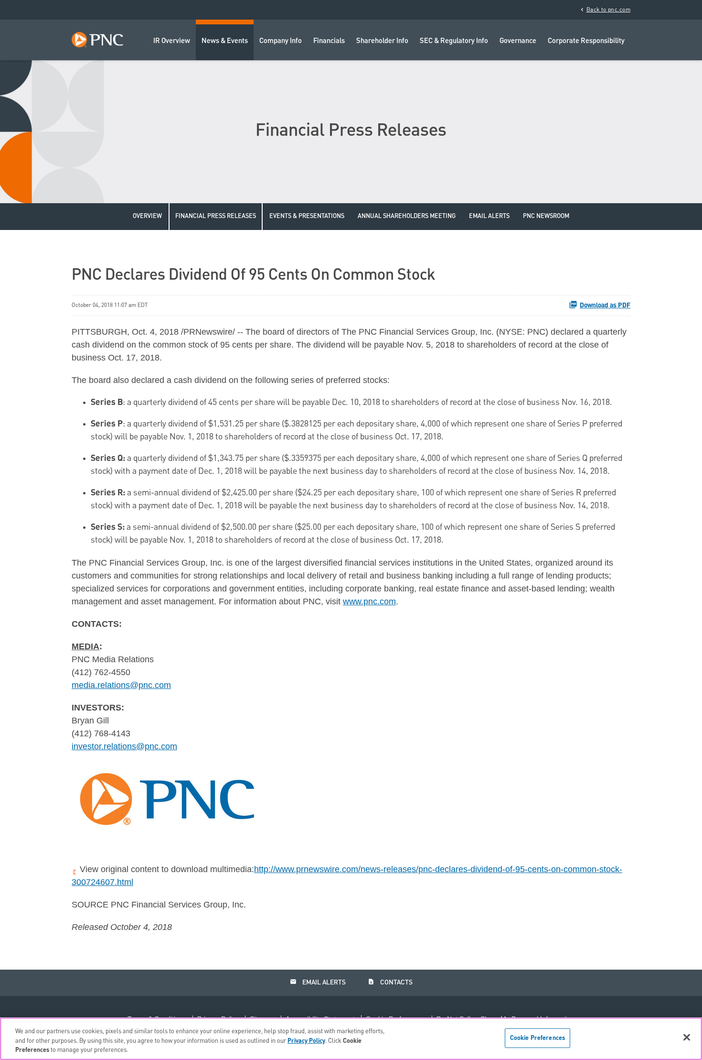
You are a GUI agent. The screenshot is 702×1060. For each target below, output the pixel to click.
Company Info (280, 41)
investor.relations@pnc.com (124, 746)
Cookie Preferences (537, 1038)
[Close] (686, 1037)
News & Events (225, 41)
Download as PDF (605, 305)
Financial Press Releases (215, 216)
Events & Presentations (306, 216)
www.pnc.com (369, 601)
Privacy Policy (306, 1041)
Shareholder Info (382, 41)
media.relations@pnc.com (121, 685)
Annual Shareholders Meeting (407, 216)
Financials (329, 41)
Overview (147, 216)
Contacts (390, 982)
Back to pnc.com (604, 9)
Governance (518, 41)
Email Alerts (489, 216)
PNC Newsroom (546, 216)
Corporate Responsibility (586, 41)
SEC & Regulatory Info (454, 41)
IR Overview (171, 41)
